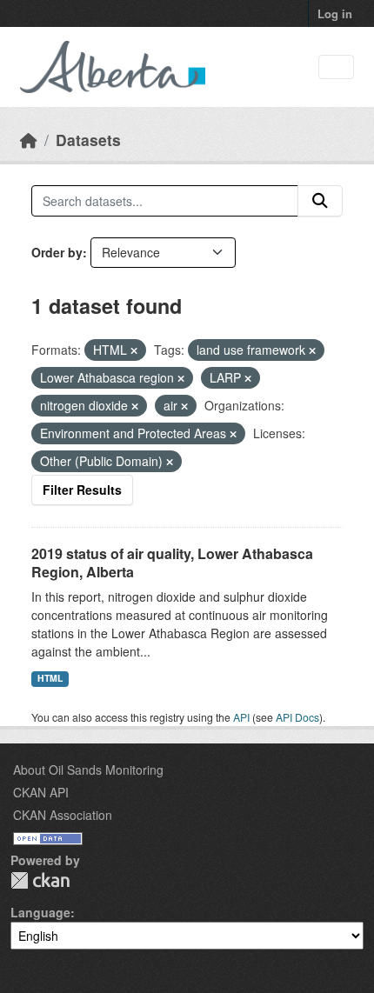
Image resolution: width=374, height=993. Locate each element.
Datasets (88, 139)
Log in (334, 13)
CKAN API (41, 792)
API (241, 717)
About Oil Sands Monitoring (88, 769)
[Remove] (133, 350)
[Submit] (320, 201)
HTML (50, 677)
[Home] (28, 139)
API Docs (297, 717)
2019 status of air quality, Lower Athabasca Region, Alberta (172, 562)
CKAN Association (62, 814)
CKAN (40, 880)
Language (40, 912)
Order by (57, 252)
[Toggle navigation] (336, 67)
